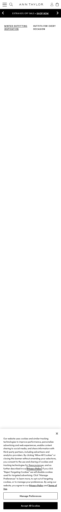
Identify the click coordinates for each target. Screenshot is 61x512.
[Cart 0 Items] (57, 4)
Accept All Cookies (30, 505)
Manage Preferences (30, 496)
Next (56, 13)
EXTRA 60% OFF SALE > (30, 13)
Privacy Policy (34, 468)
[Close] (57, 433)
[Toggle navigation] (4, 4)
